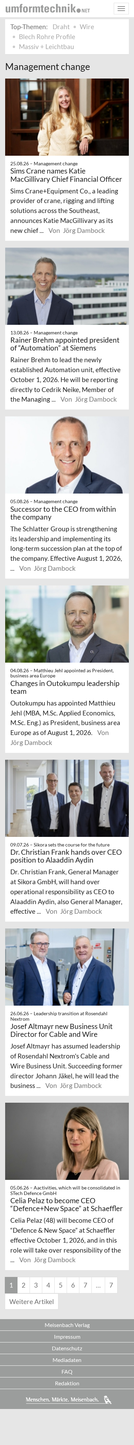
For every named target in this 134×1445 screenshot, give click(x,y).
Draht (61, 27)
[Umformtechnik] (47, 8)
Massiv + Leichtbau (46, 46)
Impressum (67, 1336)
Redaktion (67, 1383)
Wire (87, 27)
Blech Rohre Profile (47, 36)
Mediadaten (67, 1360)
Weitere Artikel (31, 1301)
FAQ (67, 1371)
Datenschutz (67, 1348)
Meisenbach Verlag (67, 1325)
